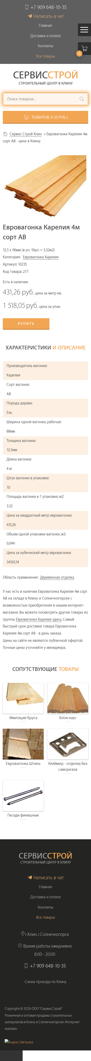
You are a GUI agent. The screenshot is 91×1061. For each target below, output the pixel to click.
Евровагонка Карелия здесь (39, 619)
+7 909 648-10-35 (49, 7)
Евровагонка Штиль (23, 763)
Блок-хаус (68, 718)
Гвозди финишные (23, 815)
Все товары (45, 56)
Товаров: (50, 117)
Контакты (45, 46)
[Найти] (82, 99)
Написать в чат (48, 16)
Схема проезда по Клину (45, 982)
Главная (45, 25)
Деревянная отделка (57, 577)
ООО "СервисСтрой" (47, 1009)
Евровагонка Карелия (41, 257)
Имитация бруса (23, 718)
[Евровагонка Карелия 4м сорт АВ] (45, 186)
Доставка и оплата (45, 36)
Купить (26, 324)
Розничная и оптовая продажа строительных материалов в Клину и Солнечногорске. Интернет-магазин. (43, 1022)
